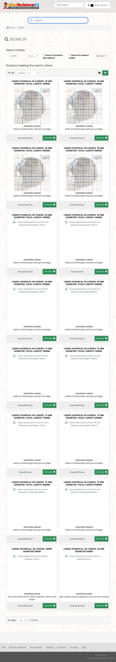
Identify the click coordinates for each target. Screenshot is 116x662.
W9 (3, 647)
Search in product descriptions (53, 56)
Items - (99, 5)
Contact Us (62, 647)
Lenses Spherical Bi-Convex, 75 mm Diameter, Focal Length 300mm (32, 483)
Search (21, 27)
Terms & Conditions (17, 647)
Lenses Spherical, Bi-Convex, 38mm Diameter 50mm (32, 550)
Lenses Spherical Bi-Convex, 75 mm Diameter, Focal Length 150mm (84, 349)
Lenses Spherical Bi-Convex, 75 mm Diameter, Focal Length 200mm (84, 416)
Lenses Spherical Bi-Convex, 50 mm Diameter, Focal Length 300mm (84, 283)
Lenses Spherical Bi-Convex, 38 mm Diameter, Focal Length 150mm (84, 82)
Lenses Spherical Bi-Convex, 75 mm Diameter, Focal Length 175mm (32, 416)
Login (83, 647)
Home (12, 27)
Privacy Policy (36, 647)
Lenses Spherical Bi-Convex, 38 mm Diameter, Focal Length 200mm (32, 149)
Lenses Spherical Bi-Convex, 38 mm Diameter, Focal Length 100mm (32, 82)
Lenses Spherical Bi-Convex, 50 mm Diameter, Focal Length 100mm (32, 216)
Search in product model (79, 56)
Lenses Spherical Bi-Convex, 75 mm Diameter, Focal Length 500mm (84, 483)
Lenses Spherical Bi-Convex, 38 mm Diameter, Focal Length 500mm (84, 149)
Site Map (74, 647)
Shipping (49, 647)
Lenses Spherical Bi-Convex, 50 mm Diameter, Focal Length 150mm (84, 216)
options (48, 138)
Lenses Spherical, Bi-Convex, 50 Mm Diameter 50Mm (83, 550)
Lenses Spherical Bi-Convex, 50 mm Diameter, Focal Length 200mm (32, 283)
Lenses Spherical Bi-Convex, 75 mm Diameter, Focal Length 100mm (32, 349)
